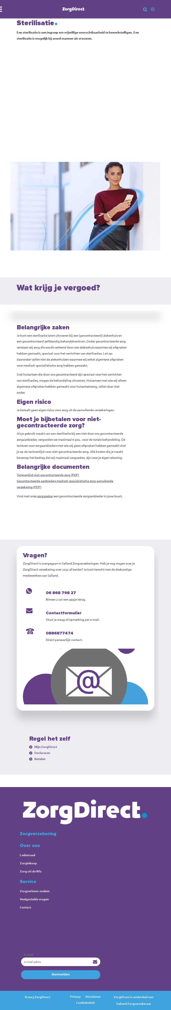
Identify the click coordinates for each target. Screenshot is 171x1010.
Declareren (42, 753)
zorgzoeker (45, 496)
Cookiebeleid (85, 1003)
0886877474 (59, 633)
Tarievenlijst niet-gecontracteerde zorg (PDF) (48, 475)
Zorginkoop (28, 863)
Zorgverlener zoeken (35, 891)
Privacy (75, 997)
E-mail (28, 955)
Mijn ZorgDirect (153, 9)
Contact (25, 907)
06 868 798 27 (61, 592)
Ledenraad (27, 855)
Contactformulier (64, 613)
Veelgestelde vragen (34, 899)
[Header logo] (74, 9)
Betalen (39, 759)
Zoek (148, 11)
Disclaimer (93, 997)
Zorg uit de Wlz (30, 871)
